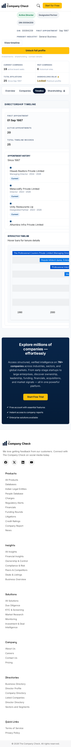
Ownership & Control (16, 561)
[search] (38, 5)
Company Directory (15, 693)
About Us (10, 648)
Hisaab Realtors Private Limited (27, 171)
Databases (10, 484)
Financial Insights (14, 556)
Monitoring (11, 619)
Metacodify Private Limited (24, 188)
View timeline (12, 42)
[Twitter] (14, 462)
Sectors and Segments (17, 707)
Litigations (10, 516)
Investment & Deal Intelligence (14, 625)
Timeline (39, 91)
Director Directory (14, 702)
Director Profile (13, 688)
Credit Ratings (12, 521)
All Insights (11, 551)
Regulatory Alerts (14, 502)
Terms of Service (14, 728)
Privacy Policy (12, 732)
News (8, 530)
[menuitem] (10, 90)
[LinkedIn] (23, 462)
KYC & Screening (14, 609)
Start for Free (52, 5)
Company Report (14, 525)
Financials (10, 507)
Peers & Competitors (16, 570)
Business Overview (15, 579)
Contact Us (11, 657)
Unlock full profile (35, 50)
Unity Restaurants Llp (21, 206)
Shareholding (55, 91)
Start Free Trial (35, 396)
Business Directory (15, 684)
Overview (10, 91)
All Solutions (11, 600)
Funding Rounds (14, 512)
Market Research (14, 614)
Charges (9, 498)
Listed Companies (14, 697)
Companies (25, 91)
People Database (14, 493)
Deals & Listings (13, 574)
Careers (9, 653)
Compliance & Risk (15, 565)
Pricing (9, 662)
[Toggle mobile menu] (66, 5)
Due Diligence (12, 605)
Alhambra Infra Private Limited (26, 224)
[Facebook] (6, 462)
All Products (11, 479)
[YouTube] (32, 462)
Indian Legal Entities (16, 489)
